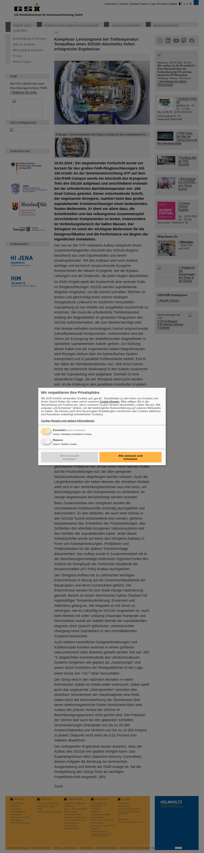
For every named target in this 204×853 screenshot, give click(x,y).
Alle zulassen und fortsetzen (130, 457)
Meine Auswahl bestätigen (69, 457)
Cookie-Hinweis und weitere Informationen (67, 420)
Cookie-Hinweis (109, 401)
